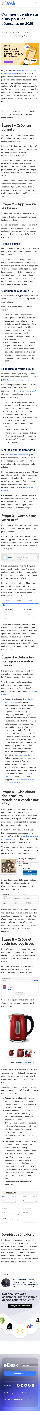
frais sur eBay (14, 299)
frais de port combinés (23, 755)
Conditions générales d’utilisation (15, 1393)
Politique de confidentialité (13, 1400)
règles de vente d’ (29, 391)
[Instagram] (22, 1385)
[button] (29, 1365)
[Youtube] (25, 1385)
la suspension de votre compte (19, 380)
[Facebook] (29, 1385)
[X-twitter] (33, 1385)
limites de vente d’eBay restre (16, 455)
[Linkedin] (18, 1385)
